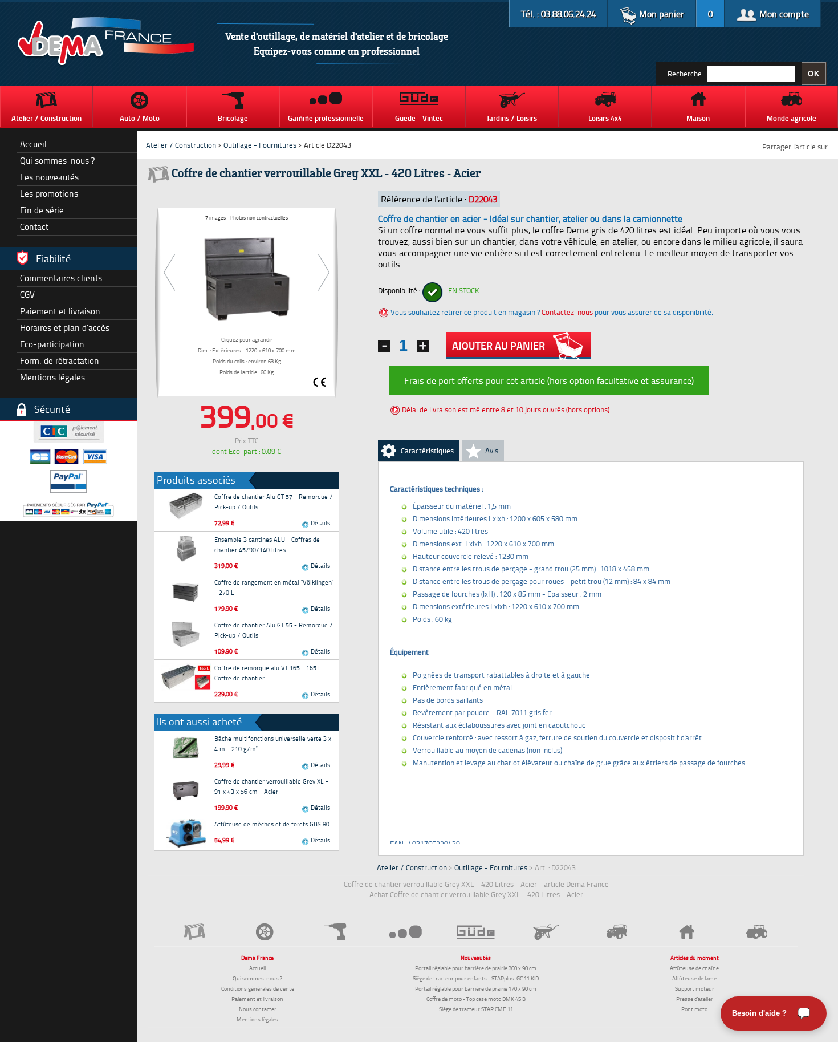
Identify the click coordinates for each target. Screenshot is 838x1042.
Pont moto (694, 1009)
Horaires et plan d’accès (64, 328)
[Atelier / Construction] (195, 931)
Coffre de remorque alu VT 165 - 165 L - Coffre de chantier (270, 672)
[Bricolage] (335, 931)
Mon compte (783, 13)
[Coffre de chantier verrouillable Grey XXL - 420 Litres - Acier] (246, 276)
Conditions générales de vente (257, 988)
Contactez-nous (567, 312)
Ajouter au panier (498, 345)
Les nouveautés (49, 177)
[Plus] (423, 346)
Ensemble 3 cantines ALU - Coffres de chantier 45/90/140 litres (267, 544)
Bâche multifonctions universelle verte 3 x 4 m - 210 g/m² (272, 743)
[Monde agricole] (757, 932)
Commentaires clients (61, 278)
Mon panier (660, 13)
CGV (27, 295)
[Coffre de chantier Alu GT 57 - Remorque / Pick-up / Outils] (185, 506)
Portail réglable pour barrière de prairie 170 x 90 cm (475, 988)
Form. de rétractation (59, 361)
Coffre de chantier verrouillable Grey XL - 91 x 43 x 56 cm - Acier (271, 786)
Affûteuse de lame (694, 978)
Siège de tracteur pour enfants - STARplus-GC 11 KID (476, 978)
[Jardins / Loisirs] (546, 932)
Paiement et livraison (60, 311)
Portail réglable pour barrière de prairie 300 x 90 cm (475, 968)
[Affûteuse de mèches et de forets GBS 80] (185, 833)
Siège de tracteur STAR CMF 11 (476, 1009)
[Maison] (687, 932)
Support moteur (694, 988)
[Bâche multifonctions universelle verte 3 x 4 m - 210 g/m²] (185, 747)
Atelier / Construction (181, 145)
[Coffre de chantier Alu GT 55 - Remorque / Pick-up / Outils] (185, 634)
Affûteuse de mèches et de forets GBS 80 (271, 824)
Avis (491, 450)
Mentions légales (52, 377)
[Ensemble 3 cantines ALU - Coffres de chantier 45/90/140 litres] (185, 548)
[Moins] (384, 346)
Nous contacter (257, 1009)
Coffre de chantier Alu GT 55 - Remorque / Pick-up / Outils (273, 630)
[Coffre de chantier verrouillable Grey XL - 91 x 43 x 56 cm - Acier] (185, 790)
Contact (34, 227)
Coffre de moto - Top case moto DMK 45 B (476, 999)
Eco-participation (52, 344)
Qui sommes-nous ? (57, 161)
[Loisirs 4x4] (616, 931)
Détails (319, 522)
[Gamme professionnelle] (406, 931)
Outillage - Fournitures (259, 145)
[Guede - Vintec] (476, 932)
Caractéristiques (427, 450)
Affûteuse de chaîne (694, 968)
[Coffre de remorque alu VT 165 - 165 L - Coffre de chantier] (185, 677)
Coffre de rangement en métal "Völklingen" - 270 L (273, 587)
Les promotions (49, 194)
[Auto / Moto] (265, 931)
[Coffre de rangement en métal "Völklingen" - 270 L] (185, 591)
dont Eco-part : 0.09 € (246, 451)
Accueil (33, 144)
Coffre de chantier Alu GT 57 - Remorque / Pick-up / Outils (273, 501)
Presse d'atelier (694, 999)
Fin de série (42, 210)
